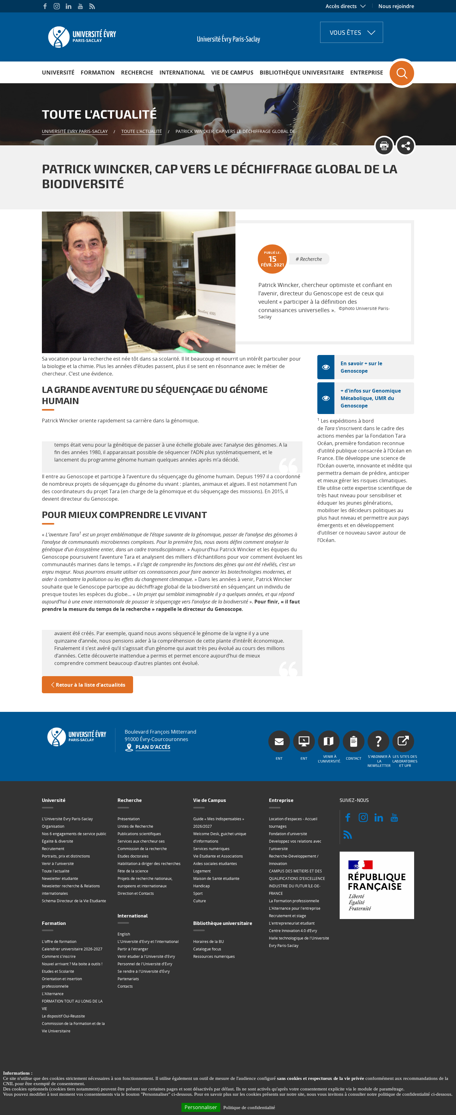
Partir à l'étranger (133, 949)
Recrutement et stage (287, 915)
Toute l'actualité (141, 131)
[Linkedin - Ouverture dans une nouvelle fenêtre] (68, 6)
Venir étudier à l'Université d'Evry (146, 956)
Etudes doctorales (133, 856)
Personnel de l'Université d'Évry (145, 964)
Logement (202, 871)
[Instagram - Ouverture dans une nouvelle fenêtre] (57, 6)
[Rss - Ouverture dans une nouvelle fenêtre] (92, 6)
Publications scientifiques (139, 833)
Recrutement (53, 848)
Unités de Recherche (135, 826)
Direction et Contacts (136, 893)
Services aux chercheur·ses (141, 841)
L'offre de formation (59, 941)
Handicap (201, 886)
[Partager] (406, 146)
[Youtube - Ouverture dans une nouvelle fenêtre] (80, 6)
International (182, 72)
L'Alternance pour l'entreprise (294, 908)
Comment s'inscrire (59, 956)
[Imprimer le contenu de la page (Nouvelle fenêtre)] (384, 146)
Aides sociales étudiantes (215, 863)
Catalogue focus (207, 949)
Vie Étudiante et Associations (218, 856)
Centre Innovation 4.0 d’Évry (293, 930)
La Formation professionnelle (294, 900)
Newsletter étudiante (60, 878)
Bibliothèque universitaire (302, 72)
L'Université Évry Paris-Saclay (67, 818)
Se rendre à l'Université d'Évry (144, 971)
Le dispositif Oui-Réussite (63, 1016)
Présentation (129, 818)
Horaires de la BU (208, 941)
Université (58, 72)
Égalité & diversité (57, 841)
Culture (199, 900)
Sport (198, 893)
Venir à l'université (58, 863)
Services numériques (211, 848)
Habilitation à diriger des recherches (149, 863)
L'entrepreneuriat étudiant (292, 923)
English (124, 934)
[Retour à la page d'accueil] (81, 35)
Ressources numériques (214, 956)
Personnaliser (201, 1107)
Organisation (53, 826)
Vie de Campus (232, 72)
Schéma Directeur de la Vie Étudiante (74, 900)
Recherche (137, 72)
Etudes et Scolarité (58, 971)
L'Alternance (53, 993)
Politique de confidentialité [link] (249, 1107)
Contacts (125, 986)
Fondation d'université (288, 833)
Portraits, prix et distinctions (66, 856)
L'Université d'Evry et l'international (148, 941)
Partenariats (128, 978)
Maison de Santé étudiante (216, 878)
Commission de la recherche (142, 848)
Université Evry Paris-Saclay (75, 131)
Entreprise (366, 72)
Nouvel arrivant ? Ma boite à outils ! (72, 964)
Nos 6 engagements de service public (74, 833)
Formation (98, 72)
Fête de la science (133, 871)
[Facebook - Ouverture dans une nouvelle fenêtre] (45, 6)
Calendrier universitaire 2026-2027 (72, 949)
